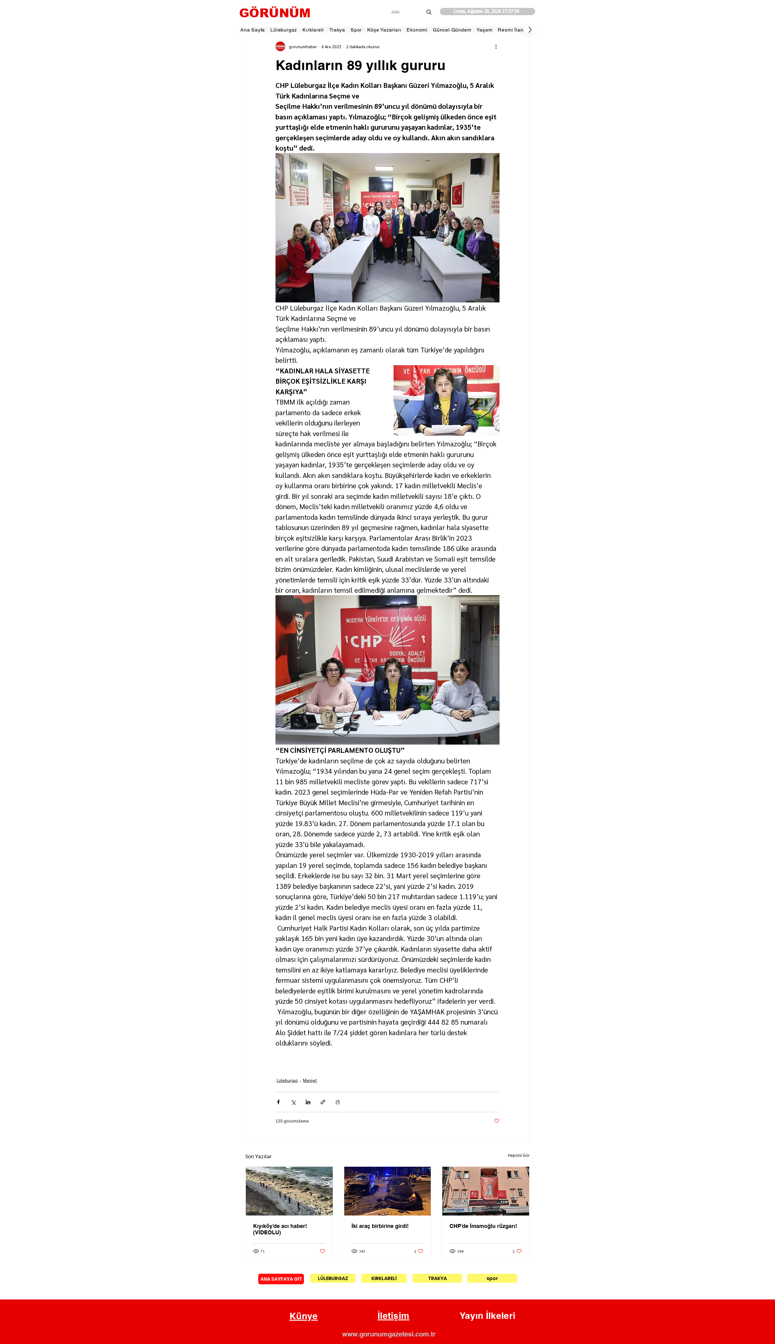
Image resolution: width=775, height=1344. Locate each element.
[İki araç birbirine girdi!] (387, 1191)
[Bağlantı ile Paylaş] (323, 1102)
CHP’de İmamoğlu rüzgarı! (483, 1226)
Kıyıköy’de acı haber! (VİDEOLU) (280, 1229)
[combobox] (412, 12)
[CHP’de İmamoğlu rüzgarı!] (485, 1191)
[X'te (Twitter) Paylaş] (293, 1102)
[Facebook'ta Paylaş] (278, 1102)
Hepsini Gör (519, 1155)
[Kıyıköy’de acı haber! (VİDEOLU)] (289, 1191)
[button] (303, 1316)
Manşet (310, 1080)
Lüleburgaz (287, 1080)
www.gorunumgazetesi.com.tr (389, 1334)
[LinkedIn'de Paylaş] (308, 1102)
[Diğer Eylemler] (496, 46)
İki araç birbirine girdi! (380, 1226)
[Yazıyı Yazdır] (338, 1102)
